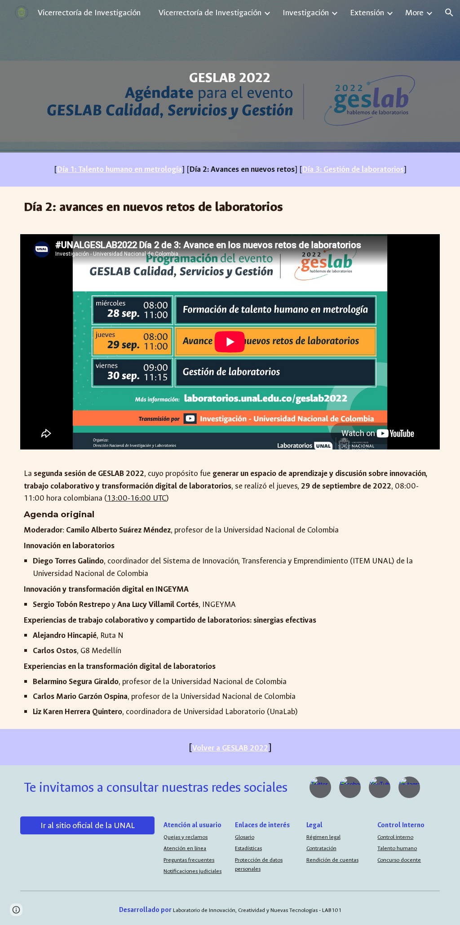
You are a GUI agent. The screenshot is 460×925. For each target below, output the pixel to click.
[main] (230, 76)
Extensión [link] (367, 12)
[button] (449, 12)
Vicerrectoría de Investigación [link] (210, 12)
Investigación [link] (306, 12)
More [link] (414, 12)
